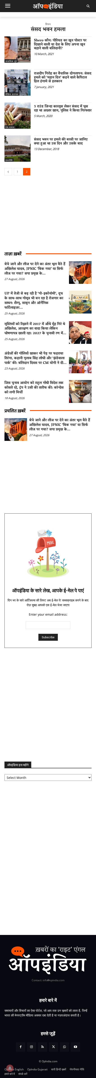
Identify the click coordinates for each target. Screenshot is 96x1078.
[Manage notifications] (9, 1068)
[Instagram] (31, 1047)
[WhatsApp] (64, 1047)
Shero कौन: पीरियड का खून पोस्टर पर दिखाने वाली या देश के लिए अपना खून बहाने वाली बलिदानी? (60, 44)
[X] (53, 1047)
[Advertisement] (48, 704)
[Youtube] (75, 1047)
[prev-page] (8, 171)
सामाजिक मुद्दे (11, 61)
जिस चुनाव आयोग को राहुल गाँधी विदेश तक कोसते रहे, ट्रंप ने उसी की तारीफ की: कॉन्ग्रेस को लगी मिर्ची (34, 388)
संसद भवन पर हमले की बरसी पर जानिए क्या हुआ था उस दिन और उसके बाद (61, 141)
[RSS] (42, 1047)
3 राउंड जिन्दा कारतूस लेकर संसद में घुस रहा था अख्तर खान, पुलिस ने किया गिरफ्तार (63, 108)
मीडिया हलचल (12, 94)
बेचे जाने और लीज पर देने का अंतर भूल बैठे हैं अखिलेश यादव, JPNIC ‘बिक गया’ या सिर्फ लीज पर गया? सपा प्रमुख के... (34, 269)
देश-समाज (10, 127)
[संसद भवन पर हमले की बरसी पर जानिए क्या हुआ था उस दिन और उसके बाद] (17, 148)
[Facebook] (20, 1047)
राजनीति (9, 160)
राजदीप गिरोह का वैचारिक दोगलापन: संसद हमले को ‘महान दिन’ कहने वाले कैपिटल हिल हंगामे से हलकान (62, 77)
